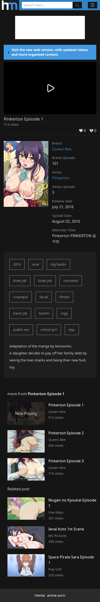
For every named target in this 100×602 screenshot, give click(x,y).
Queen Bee (61, 149)
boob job (45, 280)
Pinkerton (61, 177)
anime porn (56, 595)
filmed (64, 297)
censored (70, 280)
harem (44, 313)
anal (35, 264)
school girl (49, 329)
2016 (17, 264)
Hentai (40, 595)
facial (44, 297)
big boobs (58, 264)
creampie (20, 297)
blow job (20, 280)
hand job (20, 313)
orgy (64, 313)
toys (72, 329)
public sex (21, 329)
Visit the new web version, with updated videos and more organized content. (50, 52)
